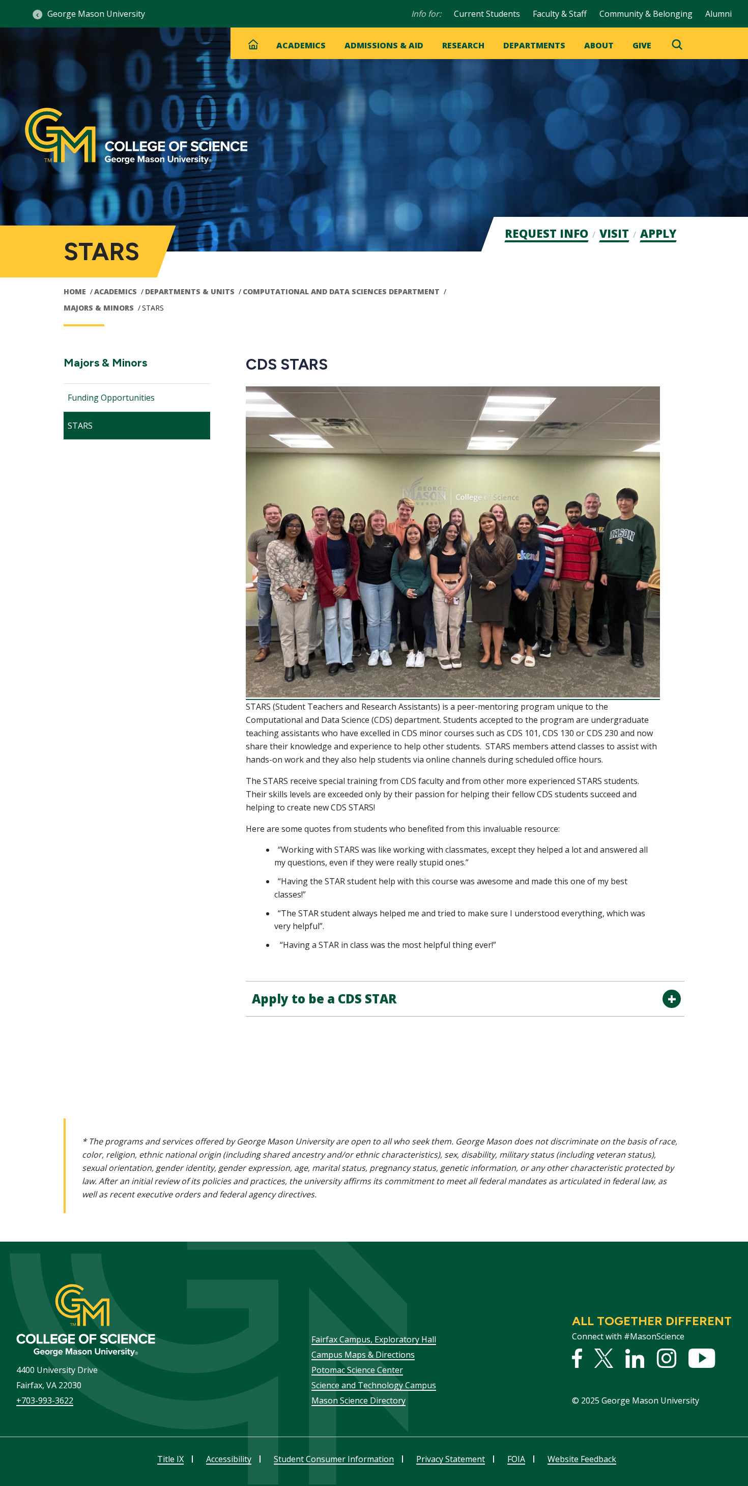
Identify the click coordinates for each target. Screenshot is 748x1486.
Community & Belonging (646, 13)
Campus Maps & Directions (363, 1354)
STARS (80, 425)
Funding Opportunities (111, 397)
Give (641, 45)
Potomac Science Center (357, 1370)
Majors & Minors (99, 308)
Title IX (170, 1459)
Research (463, 45)
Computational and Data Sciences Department (341, 291)
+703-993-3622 (44, 1400)
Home (75, 291)
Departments (534, 45)
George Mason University (96, 13)
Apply (658, 233)
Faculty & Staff (560, 13)
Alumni (718, 13)
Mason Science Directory (358, 1400)
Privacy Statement (450, 1459)
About (599, 45)
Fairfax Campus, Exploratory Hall (373, 1339)
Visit (614, 233)
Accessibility (228, 1459)
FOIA (516, 1459)
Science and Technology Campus (373, 1385)
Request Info (546, 233)
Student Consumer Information (334, 1459)
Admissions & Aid (383, 45)
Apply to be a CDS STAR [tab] (324, 998)
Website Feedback (582, 1459)
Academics (301, 45)
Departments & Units (190, 291)
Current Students (487, 13)
